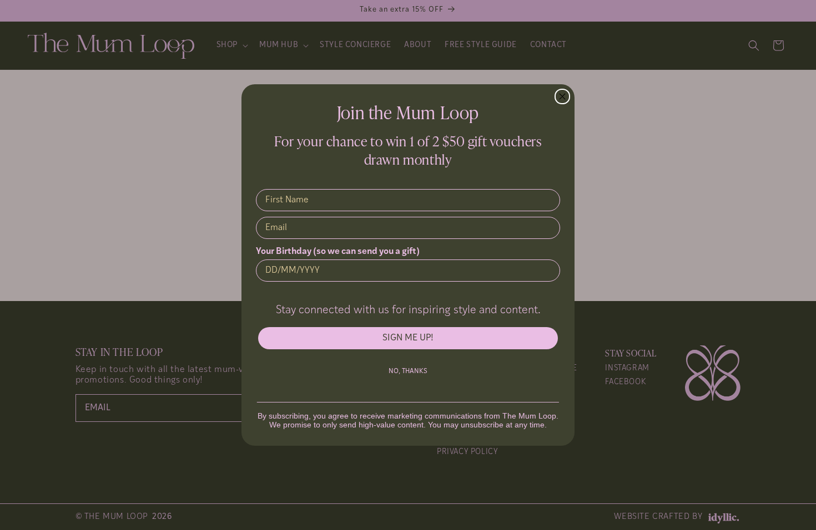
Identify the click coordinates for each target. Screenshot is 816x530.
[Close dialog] (562, 96)
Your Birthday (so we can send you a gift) (338, 251)
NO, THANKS (408, 371)
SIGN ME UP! (408, 338)
